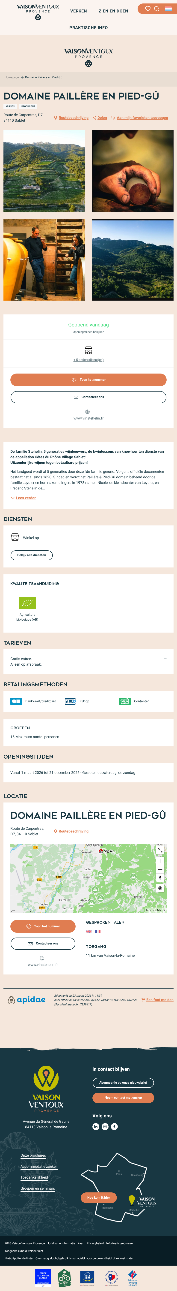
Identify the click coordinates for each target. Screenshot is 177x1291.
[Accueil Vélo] (64, 1278)
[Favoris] (148, 8)
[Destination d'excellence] (111, 1278)
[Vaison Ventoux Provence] (38, 12)
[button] (156, 9)
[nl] (168, 8)
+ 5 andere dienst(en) (89, 360)
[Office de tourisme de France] (132, 1278)
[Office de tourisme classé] (43, 1278)
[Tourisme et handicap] (87, 1278)
